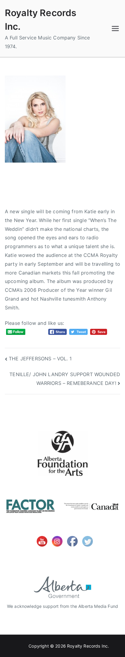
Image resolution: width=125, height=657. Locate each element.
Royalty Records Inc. (88, 646)
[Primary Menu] (115, 28)
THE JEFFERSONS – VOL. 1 (40, 358)
